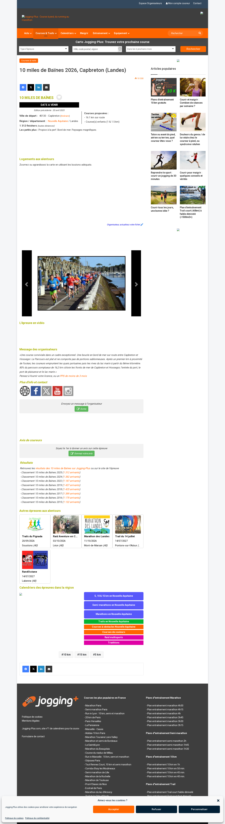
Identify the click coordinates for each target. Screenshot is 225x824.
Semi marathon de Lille (97, 772)
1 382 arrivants (71, 476)
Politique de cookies (14, 818)
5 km (98, 654)
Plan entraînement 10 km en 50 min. (166, 768)
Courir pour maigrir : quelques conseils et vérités (191, 175)
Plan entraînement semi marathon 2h (166, 741)
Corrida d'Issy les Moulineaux (100, 768)
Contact (197, 3)
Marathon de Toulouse (97, 780)
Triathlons (113, 642)
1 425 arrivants (71, 489)
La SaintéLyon (92, 745)
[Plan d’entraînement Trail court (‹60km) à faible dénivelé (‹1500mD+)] (193, 195)
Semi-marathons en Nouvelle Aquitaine (113, 605)
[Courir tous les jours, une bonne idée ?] (164, 195)
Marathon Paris (93, 705)
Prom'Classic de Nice (96, 784)
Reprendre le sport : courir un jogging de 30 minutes (163, 175)
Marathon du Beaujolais (97, 749)
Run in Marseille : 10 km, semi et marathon (107, 756)
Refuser (156, 809)
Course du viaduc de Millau (99, 752)
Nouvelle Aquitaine (58, 121)
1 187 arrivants (71, 480)
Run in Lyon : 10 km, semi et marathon (105, 713)
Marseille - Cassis (94, 729)
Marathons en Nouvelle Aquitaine (114, 614)
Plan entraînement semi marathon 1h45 (168, 745)
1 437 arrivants (71, 485)
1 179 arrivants (71, 497)
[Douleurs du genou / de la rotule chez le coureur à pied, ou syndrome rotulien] (193, 122)
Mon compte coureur (179, 3)
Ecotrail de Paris (93, 788)
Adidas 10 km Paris (95, 733)
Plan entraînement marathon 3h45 (165, 717)
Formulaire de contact (33, 736)
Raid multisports (114, 637)
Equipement (120, 33)
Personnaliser (199, 809)
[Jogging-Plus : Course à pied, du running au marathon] (50, 18)
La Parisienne (92, 725)
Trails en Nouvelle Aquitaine (113, 621)
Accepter (113, 809)
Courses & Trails (45, 33)
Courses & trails (28, 60)
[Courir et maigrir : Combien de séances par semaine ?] (193, 87)
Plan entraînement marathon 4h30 (165, 705)
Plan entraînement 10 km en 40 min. (166, 776)
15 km (82, 654)
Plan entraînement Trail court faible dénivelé (170, 792)
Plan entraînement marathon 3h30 (165, 721)
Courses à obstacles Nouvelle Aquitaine (113, 626)
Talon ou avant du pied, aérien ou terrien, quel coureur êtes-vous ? (163, 137)
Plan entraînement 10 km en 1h (163, 764)
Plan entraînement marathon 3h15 (165, 725)
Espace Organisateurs (150, 3)
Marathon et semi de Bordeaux (101, 741)
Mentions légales (31, 720)
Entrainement (100, 33)
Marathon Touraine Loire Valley (101, 737)
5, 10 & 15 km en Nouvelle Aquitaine (114, 596)
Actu (26, 33)
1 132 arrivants (71, 502)
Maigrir (84, 33)
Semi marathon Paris (96, 709)
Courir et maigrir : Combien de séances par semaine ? (191, 102)
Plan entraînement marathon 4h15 (165, 709)
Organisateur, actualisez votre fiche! (123, 224)
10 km (67, 654)
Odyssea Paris (92, 760)
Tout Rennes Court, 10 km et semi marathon (108, 764)
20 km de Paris (93, 717)
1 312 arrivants (71, 472)
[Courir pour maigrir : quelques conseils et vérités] (193, 160)
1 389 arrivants (71, 493)
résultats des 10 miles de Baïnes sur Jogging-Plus (62, 468)
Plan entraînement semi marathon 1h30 (168, 749)
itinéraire (65, 116)
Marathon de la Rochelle (97, 776)
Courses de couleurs (113, 632)
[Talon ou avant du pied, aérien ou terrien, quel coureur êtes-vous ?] (164, 122)
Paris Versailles (93, 721)
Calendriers (67, 33)
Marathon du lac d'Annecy (98, 792)
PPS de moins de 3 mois (73, 376)
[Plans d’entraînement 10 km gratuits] (164, 87)
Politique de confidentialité (37, 818)
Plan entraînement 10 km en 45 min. (166, 772)
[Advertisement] (81, 143)
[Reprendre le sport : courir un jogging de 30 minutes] (164, 160)
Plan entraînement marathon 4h (164, 713)
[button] (218, 800)
